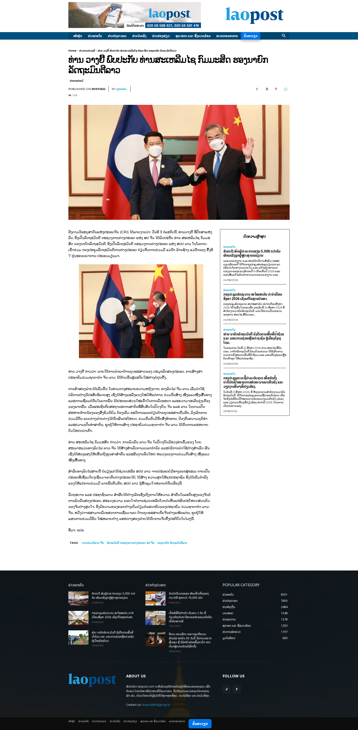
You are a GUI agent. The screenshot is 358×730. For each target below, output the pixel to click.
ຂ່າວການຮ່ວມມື (87, 50)
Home (72, 50)
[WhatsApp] (285, 89)
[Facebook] (257, 89)
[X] (266, 89)
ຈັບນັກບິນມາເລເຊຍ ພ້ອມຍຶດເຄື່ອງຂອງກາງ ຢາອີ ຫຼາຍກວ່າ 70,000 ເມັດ (189, 595)
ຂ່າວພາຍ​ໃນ (229, 246)
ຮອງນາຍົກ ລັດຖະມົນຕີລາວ (172, 542)
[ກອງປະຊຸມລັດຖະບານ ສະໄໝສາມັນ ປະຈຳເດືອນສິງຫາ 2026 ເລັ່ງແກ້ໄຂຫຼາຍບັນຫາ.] (78, 618)
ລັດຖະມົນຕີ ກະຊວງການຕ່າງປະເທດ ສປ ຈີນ (131, 542)
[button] (284, 36)
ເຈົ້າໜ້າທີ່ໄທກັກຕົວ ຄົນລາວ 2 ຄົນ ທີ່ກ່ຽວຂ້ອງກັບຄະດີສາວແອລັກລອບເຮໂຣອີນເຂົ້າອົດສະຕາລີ (190, 617)
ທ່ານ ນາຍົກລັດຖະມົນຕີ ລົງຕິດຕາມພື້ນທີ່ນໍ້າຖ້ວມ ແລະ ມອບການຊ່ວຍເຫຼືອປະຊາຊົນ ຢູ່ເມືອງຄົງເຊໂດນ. (253, 338)
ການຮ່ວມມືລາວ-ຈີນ (93, 542)
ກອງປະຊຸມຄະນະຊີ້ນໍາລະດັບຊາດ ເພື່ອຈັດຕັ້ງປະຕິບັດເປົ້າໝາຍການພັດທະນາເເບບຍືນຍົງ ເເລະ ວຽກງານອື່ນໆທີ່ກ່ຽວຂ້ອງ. (253, 382)
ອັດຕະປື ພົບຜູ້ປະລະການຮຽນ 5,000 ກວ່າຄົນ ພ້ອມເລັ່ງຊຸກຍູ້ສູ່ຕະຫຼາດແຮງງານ (252, 253)
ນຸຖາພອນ (121, 89)
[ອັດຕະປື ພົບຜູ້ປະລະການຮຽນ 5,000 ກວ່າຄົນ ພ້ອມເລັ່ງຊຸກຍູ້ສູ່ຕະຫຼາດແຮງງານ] (78, 598)
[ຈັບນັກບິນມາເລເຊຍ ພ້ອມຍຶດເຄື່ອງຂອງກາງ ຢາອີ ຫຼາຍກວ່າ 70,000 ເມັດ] (155, 598)
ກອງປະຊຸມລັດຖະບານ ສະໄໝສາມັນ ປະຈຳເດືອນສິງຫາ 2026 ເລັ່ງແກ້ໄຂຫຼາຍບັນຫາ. (252, 296)
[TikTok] (227, 689)
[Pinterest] (276, 89)
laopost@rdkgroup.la (156, 705)
